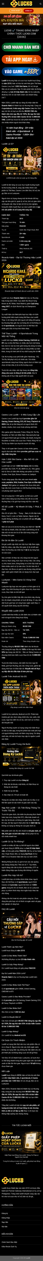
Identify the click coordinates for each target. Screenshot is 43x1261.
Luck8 (4, 1188)
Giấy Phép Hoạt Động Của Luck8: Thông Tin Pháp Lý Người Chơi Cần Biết (21, 1156)
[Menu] (3, 4)
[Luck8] (21, 4)
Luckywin (5, 586)
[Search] (40, 4)
